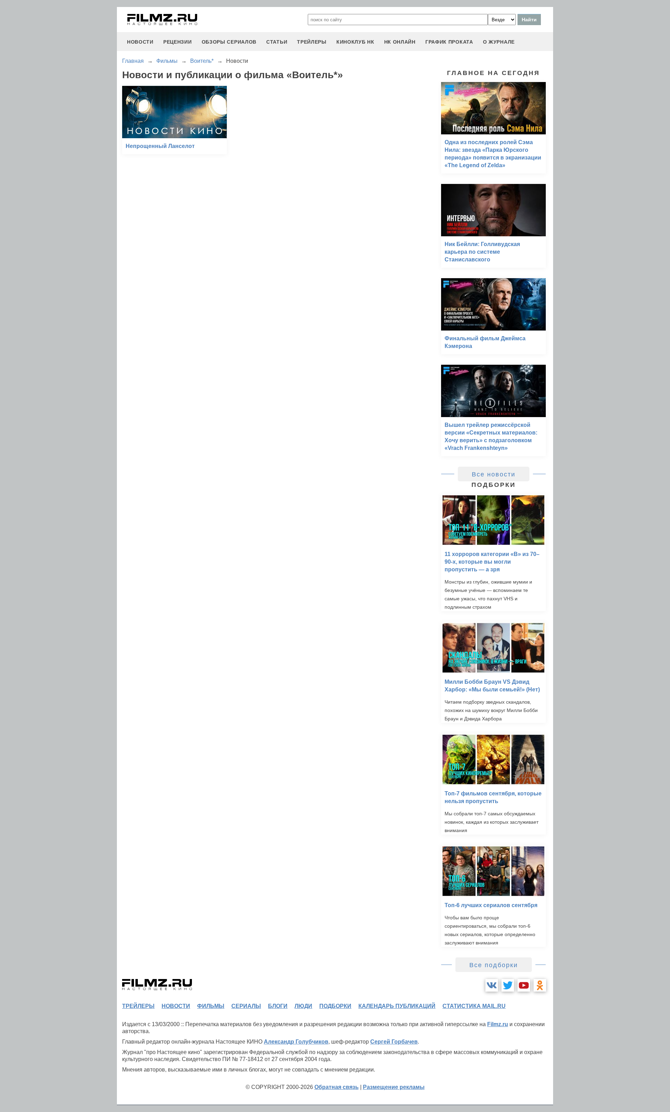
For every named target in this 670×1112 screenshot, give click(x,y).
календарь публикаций (397, 1006)
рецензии (177, 42)
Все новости (493, 474)
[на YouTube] (524, 985)
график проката (449, 42)
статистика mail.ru (474, 1006)
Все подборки (493, 965)
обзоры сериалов (229, 42)
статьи (276, 42)
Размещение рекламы (394, 1087)
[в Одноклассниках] (540, 985)
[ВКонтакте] (491, 985)
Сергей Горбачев (394, 1042)
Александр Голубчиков (296, 1042)
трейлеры (312, 42)
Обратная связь (336, 1087)
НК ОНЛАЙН (400, 42)
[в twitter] (507, 985)
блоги (278, 1006)
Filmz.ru (497, 1024)
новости (140, 42)
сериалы (246, 1006)
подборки (335, 1006)
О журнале (499, 42)
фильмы (210, 1006)
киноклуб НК (355, 42)
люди (303, 1006)
